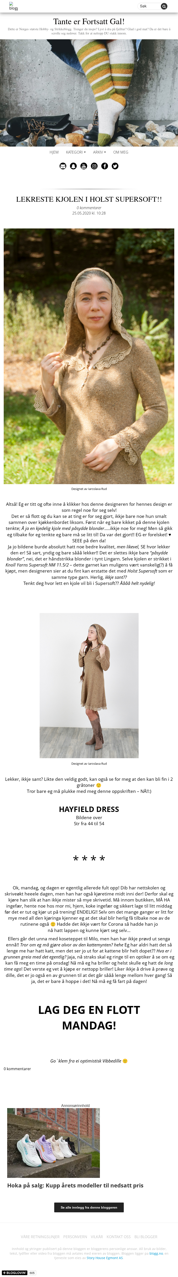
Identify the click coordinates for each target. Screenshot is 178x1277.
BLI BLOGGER (145, 1236)
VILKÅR (97, 1236)
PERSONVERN (75, 1236)
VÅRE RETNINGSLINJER (40, 1236)
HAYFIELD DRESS (89, 809)
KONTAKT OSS (119, 1236)
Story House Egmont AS (105, 1258)
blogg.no (156, 1253)
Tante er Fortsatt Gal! (89, 25)
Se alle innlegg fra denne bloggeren (89, 1207)
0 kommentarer (89, 207)
